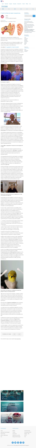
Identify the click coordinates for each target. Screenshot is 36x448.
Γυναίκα (23, 3)
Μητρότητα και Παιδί (16, 435)
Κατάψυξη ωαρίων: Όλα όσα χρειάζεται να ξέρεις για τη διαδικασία (28, 27)
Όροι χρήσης (16, 445)
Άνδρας (27, 3)
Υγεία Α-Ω (25, 51)
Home (25, 49)
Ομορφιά (10, 3)
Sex (1, 436)
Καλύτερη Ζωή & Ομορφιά (5, 432)
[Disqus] (12, 352)
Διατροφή (14, 3)
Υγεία (3, 3)
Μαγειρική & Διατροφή (16, 436)
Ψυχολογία (6, 3)
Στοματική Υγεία (27, 430)
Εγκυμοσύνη (19, 3)
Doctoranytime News (27, 432)
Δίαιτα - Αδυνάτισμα (4, 435)
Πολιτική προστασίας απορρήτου (23, 445)
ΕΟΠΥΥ (25, 435)
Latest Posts (26, 50)
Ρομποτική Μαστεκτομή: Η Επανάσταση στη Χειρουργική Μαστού (28, 22)
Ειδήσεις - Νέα (26, 433)
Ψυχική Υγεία (3, 433)
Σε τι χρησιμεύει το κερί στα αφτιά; (12, 47)
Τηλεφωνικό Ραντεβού (4, 6)
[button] (34, 16)
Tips (30, 3)
